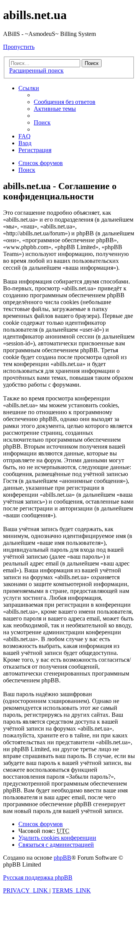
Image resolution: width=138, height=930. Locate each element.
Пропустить (18, 47)
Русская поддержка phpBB (37, 877)
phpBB (62, 857)
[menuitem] (64, 102)
